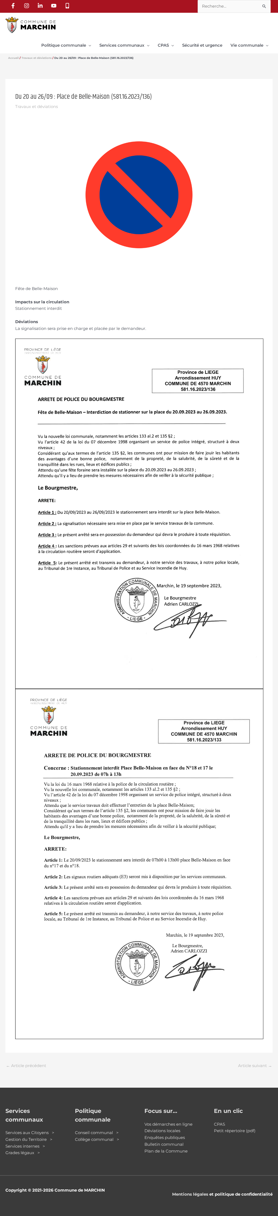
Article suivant (255, 1065)
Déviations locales (162, 1130)
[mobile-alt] (68, 5)
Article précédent (26, 1065)
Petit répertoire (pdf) (234, 1130)
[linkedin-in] (41, 5)
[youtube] (54, 5)
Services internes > (25, 1146)
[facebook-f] (14, 5)
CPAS (219, 1124)
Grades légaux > (22, 1152)
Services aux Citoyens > (29, 1132)
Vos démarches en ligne (168, 1124)
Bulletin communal (164, 1144)
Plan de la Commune (166, 1151)
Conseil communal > (97, 1132)
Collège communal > (97, 1139)
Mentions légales (190, 1194)
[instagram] (27, 5)
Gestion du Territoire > (28, 1139)
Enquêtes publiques (164, 1137)
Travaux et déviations (36, 106)
